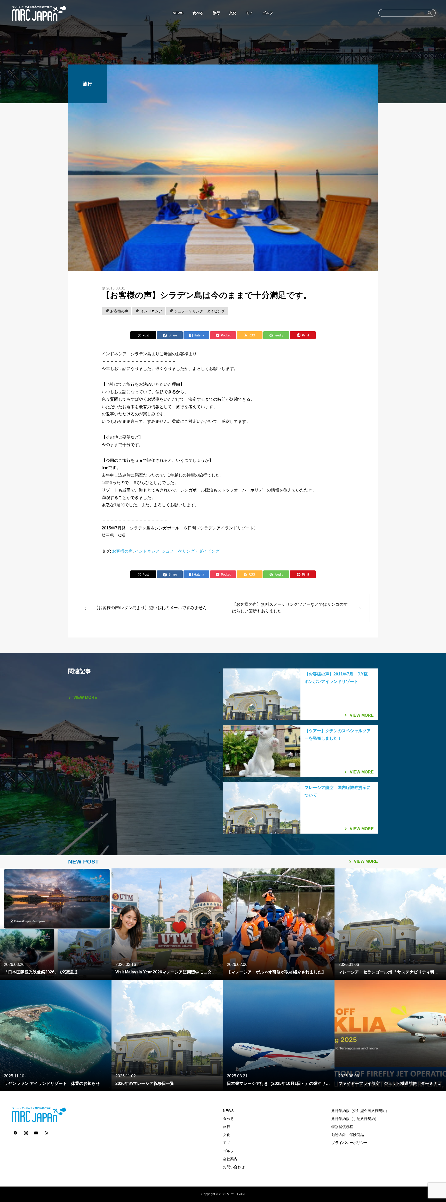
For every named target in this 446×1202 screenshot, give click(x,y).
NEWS (178, 13)
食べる (198, 13)
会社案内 (230, 1159)
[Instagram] (25, 1132)
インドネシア (151, 311)
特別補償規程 (342, 1127)
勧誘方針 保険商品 (347, 1135)
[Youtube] (36, 1132)
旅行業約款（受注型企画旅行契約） (360, 1111)
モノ (249, 13)
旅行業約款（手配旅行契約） (354, 1119)
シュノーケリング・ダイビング (199, 311)
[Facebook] (15, 1132)
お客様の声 (119, 311)
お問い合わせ (234, 1167)
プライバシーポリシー (349, 1143)
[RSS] (46, 1132)
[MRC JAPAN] (38, 13)
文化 (232, 13)
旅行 (216, 13)
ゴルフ (267, 13)
